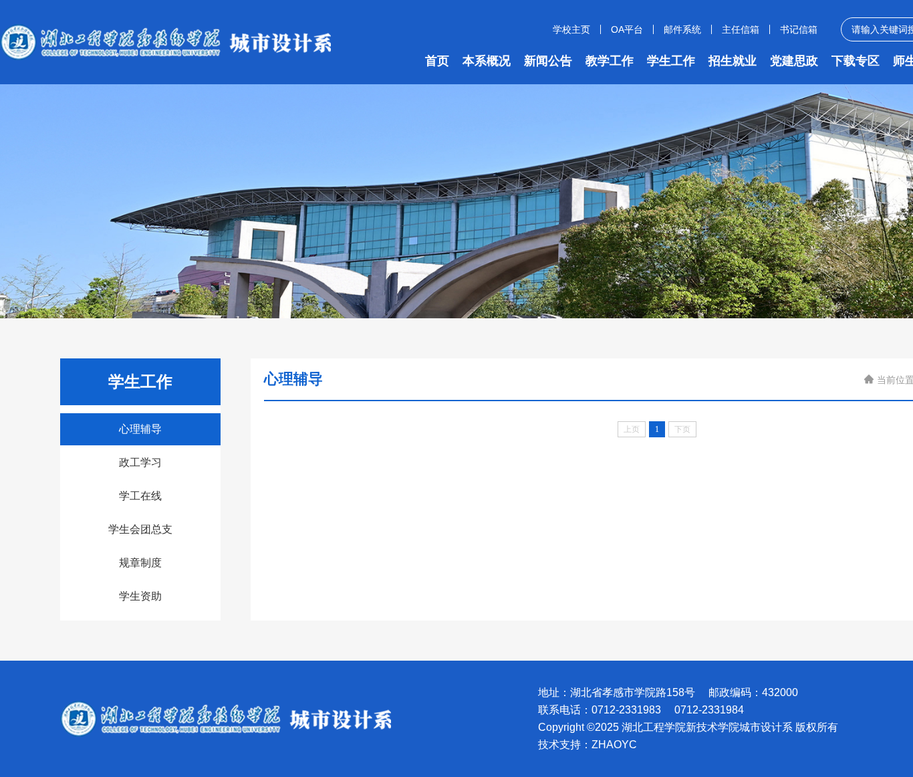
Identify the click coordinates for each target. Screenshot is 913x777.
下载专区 (855, 61)
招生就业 (732, 61)
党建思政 (794, 61)
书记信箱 (798, 29)
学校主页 (571, 29)
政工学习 (140, 462)
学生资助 (140, 596)
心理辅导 (140, 429)
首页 (437, 61)
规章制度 (140, 562)
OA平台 (627, 29)
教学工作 (609, 61)
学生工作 (671, 61)
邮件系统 (682, 29)
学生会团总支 (140, 529)
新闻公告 (548, 61)
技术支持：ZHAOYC (587, 745)
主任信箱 (740, 29)
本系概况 (487, 61)
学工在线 (140, 496)
